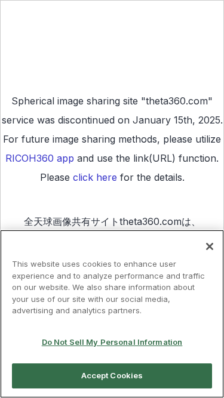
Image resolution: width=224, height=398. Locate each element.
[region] (112, 314)
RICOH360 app (39, 158)
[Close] (210, 246)
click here (95, 177)
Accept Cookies (112, 375)
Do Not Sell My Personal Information (112, 342)
